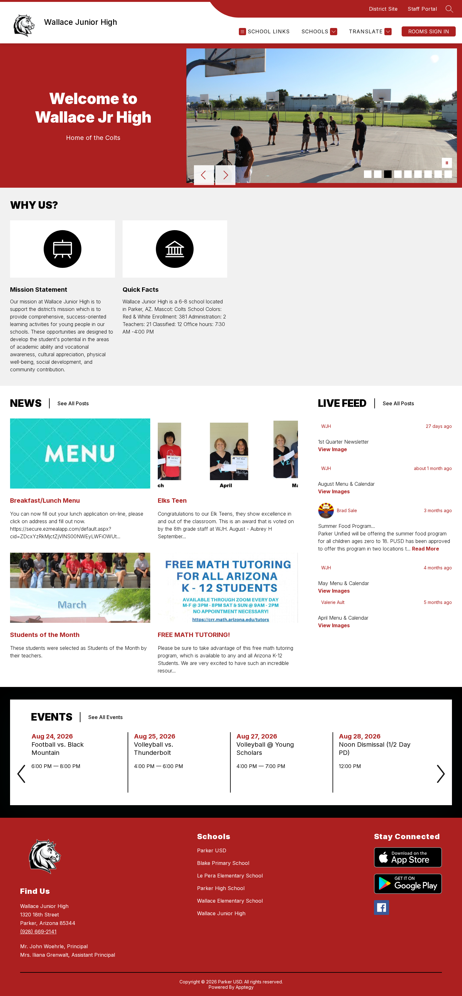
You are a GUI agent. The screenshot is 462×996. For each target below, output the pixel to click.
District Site (383, 9)
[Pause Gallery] (447, 163)
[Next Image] (225, 175)
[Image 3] (388, 174)
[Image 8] (438, 174)
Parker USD (211, 850)
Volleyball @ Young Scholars (265, 749)
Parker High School (221, 888)
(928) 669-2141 (38, 931)
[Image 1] (367, 174)
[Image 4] (398, 174)
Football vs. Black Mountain (57, 749)
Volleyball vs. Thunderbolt (154, 749)
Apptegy (245, 987)
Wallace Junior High (221, 913)
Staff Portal (422, 9)
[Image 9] (448, 174)
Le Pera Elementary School (230, 875)
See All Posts (73, 403)
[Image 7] (428, 174)
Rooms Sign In (428, 31)
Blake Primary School (223, 863)
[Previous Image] (204, 175)
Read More (425, 548)
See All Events (105, 717)
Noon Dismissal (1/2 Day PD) (374, 749)
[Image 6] (418, 174)
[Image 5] (408, 174)
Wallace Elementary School (230, 901)
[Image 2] (378, 174)
